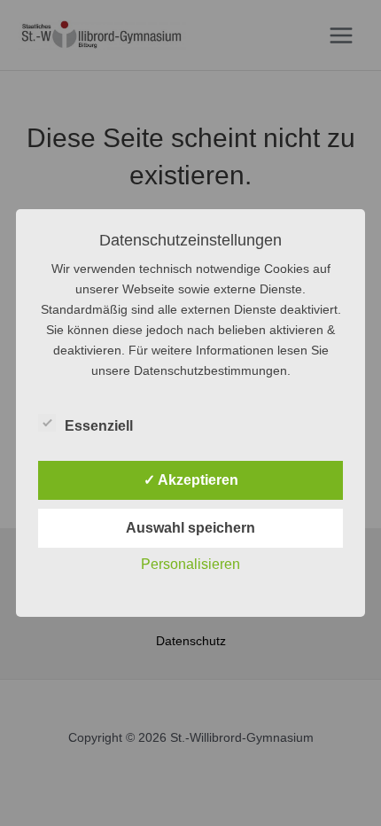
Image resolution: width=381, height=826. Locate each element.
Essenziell (99, 425)
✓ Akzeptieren (191, 479)
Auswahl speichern (190, 527)
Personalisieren (190, 564)
